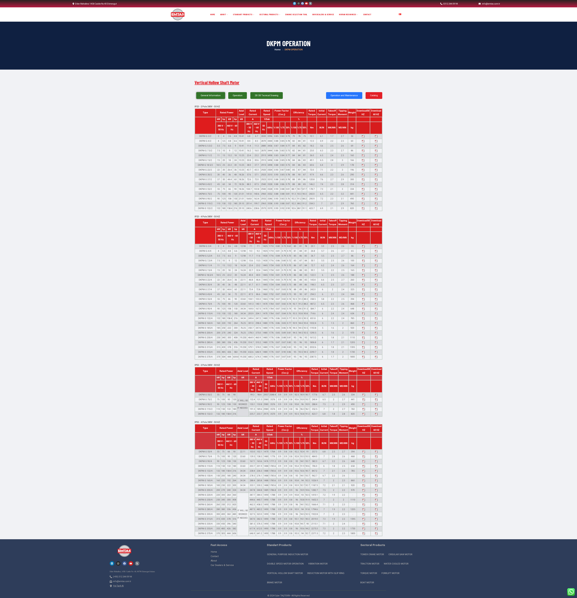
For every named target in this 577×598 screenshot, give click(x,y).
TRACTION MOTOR (369, 563)
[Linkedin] (294, 3)
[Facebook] (302, 3)
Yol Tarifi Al (118, 585)
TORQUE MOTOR (368, 573)
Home (278, 49)
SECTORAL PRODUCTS (269, 14)
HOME (212, 14)
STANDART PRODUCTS (243, 14)
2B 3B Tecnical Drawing (266, 95)
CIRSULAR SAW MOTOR (400, 554)
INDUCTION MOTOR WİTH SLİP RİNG (325, 573)
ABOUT (223, 14)
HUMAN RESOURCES (348, 14)
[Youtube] (306, 3)
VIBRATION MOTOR (318, 563)
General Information (211, 95)
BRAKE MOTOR (274, 582)
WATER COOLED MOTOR (396, 563)
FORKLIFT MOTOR (390, 573)
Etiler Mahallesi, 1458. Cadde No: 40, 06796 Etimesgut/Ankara (132, 571)
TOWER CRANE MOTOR (372, 554)
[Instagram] (298, 3)
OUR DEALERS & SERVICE (323, 14)
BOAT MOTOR (367, 582)
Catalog (374, 95)
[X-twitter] (310, 3)
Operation (237, 95)
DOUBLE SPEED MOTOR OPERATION (285, 563)
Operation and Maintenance (344, 95)
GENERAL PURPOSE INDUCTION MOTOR (287, 554)
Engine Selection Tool (296, 14)
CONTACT (367, 14)
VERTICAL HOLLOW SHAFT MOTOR (285, 573)
